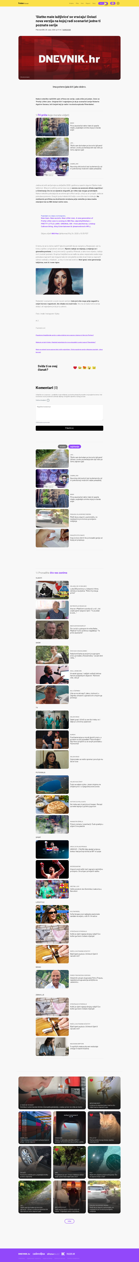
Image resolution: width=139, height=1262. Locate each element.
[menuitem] (118, 3)
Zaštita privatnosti (59, 1258)
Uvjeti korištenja (47, 1258)
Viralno (71, 3)
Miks (77, 3)
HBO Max (55, 233)
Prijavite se (69, 428)
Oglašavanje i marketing (34, 1258)
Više (69, 1221)
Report (88, 3)
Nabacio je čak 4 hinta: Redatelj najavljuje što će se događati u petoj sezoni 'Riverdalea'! (66, 342)
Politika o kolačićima (73, 1258)
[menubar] (118, 3)
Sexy (94, 3)
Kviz (82, 3)
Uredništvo (21, 1258)
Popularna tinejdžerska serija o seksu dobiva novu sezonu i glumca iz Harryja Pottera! (65, 335)
